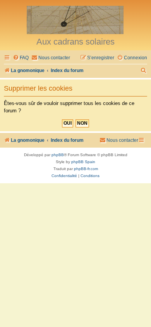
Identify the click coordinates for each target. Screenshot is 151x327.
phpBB (57, 155)
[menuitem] (21, 58)
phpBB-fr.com (86, 169)
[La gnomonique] (75, 19)
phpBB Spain (83, 162)
